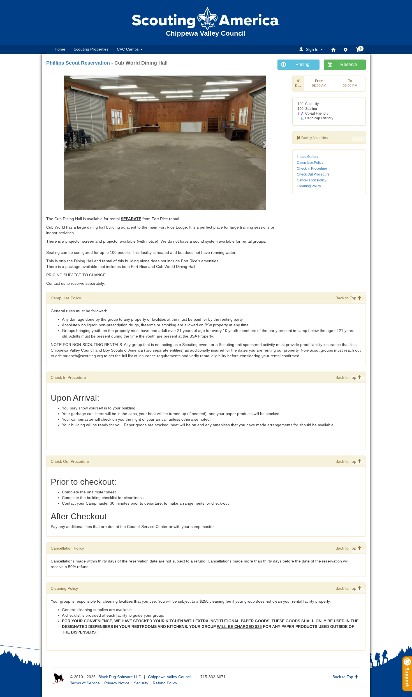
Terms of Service (85, 683)
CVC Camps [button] (128, 49)
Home (60, 49)
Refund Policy (165, 683)
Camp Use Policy (310, 163)
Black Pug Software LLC (119, 677)
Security (141, 683)
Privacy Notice (116, 683)
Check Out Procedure (313, 174)
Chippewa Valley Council (169, 677)
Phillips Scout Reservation (78, 63)
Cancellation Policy (311, 180)
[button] (312, 49)
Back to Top (346, 298)
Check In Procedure (312, 168)
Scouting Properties (91, 49)
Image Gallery (307, 157)
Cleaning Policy (309, 186)
